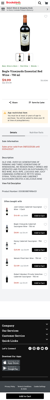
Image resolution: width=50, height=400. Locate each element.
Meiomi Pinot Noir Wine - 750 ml (27, 258)
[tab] (13, 132)
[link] (36, 102)
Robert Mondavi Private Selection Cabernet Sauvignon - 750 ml (28, 275)
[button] (40, 3)
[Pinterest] (34, 349)
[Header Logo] (13, 3)
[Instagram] (38, 349)
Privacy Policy (10, 386)
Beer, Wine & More (9, 66)
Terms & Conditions (24, 386)
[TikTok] (46, 349)
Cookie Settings (39, 386)
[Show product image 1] (20, 57)
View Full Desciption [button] (11, 183)
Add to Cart (39, 216)
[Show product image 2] (29, 57)
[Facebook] (30, 349)
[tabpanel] (25, 213)
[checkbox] (45, 16)
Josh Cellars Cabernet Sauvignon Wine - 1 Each (28, 208)
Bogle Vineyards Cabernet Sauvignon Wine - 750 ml (25, 225)
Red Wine (24, 66)
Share (14, 102)
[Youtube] (42, 349)
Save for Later (38, 102)
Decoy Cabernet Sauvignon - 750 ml (28, 242)
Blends (34, 66)
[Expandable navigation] (2, 3)
